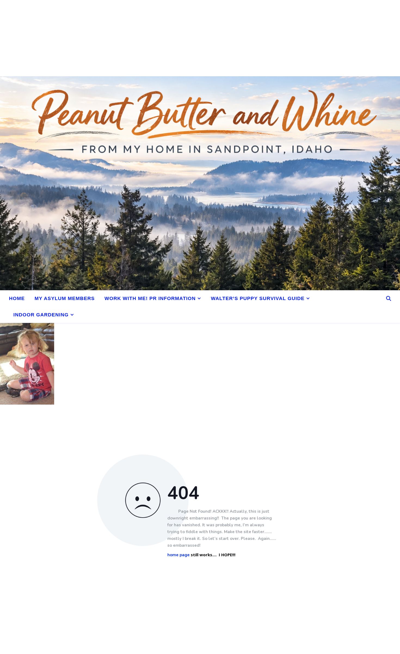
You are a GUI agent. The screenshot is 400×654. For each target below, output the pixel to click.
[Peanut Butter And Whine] (200, 183)
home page (178, 555)
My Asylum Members (65, 298)
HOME (17, 298)
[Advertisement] (163, 38)
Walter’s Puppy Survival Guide (257, 298)
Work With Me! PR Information (150, 298)
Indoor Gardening (41, 314)
